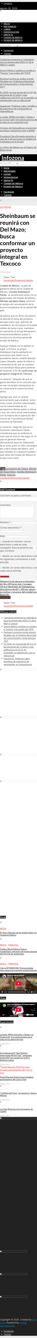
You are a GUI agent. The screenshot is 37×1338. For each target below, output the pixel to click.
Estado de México (13, 40)
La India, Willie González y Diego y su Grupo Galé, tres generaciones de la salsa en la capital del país (18, 120)
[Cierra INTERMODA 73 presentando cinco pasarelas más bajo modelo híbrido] (3, 960)
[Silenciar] (32, 992)
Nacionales (10, 26)
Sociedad (5, 207)
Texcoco (11, 474)
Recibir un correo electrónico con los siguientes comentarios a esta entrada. (18, 559)
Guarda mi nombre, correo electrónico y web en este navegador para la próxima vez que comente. (16, 546)
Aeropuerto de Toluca (16, 468)
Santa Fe (8, 34)
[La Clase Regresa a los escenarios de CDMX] (3, 1104)
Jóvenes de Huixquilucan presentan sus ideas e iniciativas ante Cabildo (18, 129)
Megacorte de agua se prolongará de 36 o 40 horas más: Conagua (17, 582)
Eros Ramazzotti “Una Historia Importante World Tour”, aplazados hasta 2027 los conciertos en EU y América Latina (16, 1056)
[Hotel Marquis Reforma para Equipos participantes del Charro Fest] (18, 1072)
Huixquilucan (11, 32)
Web (2, 536)
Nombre (5, 522)
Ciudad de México (13, 37)
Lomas (7, 29)
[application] (18, 983)
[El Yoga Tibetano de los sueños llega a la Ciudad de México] (3, 925)
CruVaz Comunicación (13, 1324)
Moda (3, 928)
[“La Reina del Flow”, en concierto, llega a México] (3, 1088)
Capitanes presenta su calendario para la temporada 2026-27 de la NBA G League (17, 62)
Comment (5, 505)
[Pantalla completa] (35, 992)
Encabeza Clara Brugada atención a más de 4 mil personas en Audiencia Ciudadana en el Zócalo (18, 139)
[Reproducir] (2, 992)
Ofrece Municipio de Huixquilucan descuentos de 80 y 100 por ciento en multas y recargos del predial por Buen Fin (18, 590)
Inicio (7, 23)
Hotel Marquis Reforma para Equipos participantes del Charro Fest (17, 1078)
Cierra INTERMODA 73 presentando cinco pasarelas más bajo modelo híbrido (18, 969)
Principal (13, 944)
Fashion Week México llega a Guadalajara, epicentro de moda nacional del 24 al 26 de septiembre (18, 951)
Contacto (8, 3)
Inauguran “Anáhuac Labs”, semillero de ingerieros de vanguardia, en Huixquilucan (18, 109)
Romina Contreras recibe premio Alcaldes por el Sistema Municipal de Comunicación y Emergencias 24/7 (17, 82)
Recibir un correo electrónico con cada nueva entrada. (18, 569)
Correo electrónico (10, 527)
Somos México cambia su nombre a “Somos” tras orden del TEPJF (18, 71)
